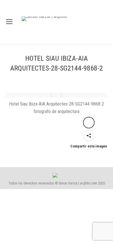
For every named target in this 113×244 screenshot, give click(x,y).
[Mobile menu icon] (9, 21)
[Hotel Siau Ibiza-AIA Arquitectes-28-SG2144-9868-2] (56, 95)
